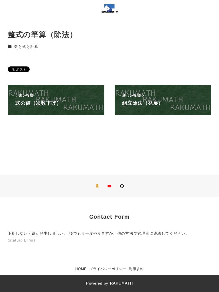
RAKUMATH (121, 283)
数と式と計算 (26, 46)
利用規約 (136, 269)
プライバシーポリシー (108, 269)
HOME (81, 269)
